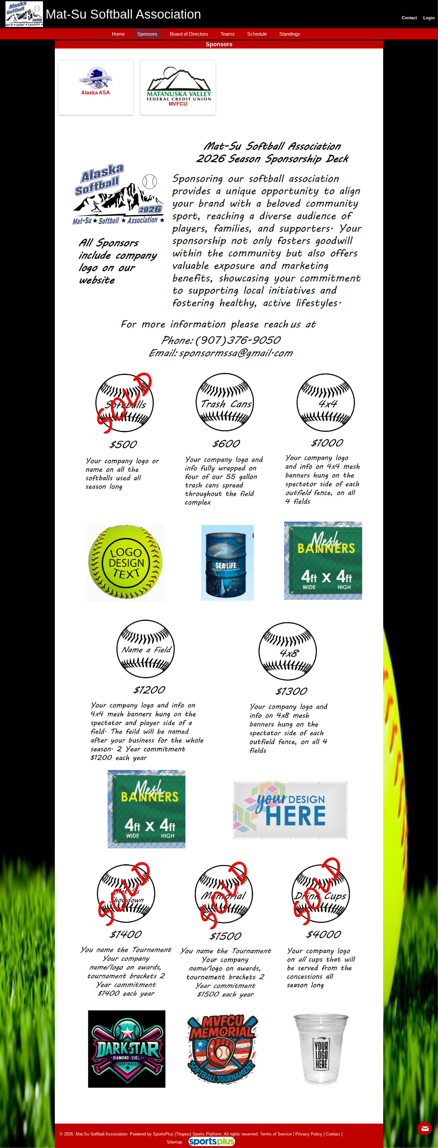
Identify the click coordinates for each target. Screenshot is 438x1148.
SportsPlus (163, 1134)
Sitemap (174, 1142)
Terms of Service (276, 1134)
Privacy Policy (308, 1134)
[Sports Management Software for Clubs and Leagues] (209, 1142)
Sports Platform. (207, 1134)
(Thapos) (183, 1134)
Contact (333, 1134)
